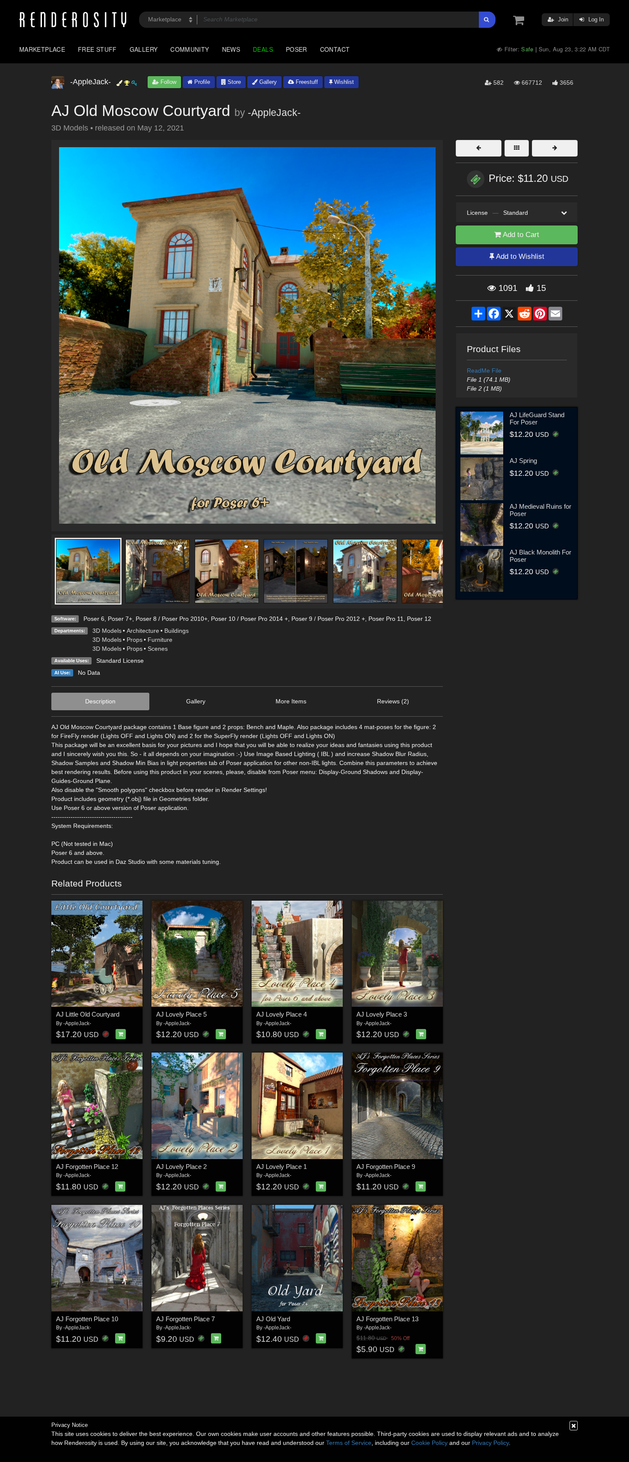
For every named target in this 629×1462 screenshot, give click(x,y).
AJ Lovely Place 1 (281, 1166)
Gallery (144, 49)
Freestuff (306, 82)
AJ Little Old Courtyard (87, 1014)
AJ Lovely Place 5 (181, 1014)
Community (189, 49)
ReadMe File (484, 370)
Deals (263, 49)
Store (233, 82)
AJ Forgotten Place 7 (185, 1319)
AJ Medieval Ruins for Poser (540, 510)
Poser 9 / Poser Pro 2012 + (328, 618)
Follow (167, 82)
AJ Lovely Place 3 (381, 1014)
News (231, 49)
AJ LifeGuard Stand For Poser (537, 418)
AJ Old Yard (273, 1319)
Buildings (176, 630)
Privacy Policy (490, 1442)
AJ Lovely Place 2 (181, 1166)
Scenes (158, 648)
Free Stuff (97, 49)
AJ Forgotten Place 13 (387, 1319)
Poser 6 (93, 618)
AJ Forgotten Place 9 (385, 1166)
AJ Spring (523, 460)
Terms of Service (348, 1442)
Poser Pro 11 (386, 618)
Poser (296, 49)
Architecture (143, 630)
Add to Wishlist (519, 256)
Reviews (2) (393, 701)
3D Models (107, 630)
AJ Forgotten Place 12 (87, 1166)
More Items (291, 701)
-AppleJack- (274, 112)
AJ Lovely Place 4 (281, 1014)
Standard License (120, 660)
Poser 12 (419, 618)
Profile (201, 82)
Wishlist (343, 82)
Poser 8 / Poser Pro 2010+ (172, 618)
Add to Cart (520, 235)
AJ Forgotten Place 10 (87, 1319)
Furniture (160, 639)
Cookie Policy (429, 1442)
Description (100, 701)
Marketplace (42, 49)
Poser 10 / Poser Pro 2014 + (249, 618)
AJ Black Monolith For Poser (540, 556)
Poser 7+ (120, 618)
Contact (335, 49)
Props (134, 639)
